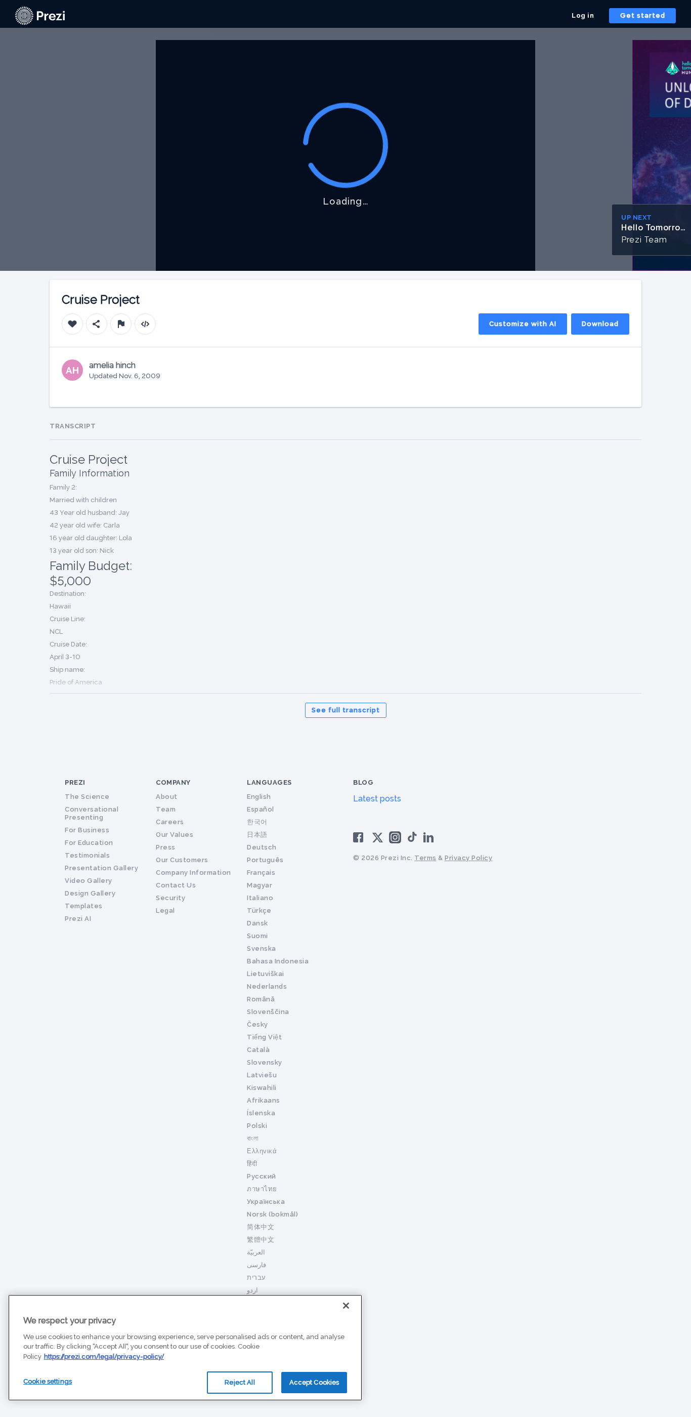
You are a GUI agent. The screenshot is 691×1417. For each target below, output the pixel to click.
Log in (583, 15)
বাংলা (252, 1138)
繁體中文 (260, 1239)
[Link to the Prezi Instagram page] (395, 840)
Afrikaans (263, 1100)
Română (261, 999)
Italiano (260, 898)
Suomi (257, 936)
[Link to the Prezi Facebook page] (359, 836)
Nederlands (267, 986)
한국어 (257, 822)
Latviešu (262, 1075)
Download (600, 324)
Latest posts (377, 798)
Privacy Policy (468, 858)
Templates (84, 906)
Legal (165, 910)
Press (166, 847)
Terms (425, 858)
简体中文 (260, 1227)
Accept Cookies (314, 1382)
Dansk (257, 923)
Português (265, 860)
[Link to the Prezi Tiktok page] (412, 840)
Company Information (193, 872)
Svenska (261, 948)
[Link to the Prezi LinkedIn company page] (430, 836)
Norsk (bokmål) (272, 1214)
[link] (40, 16)
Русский (261, 1176)
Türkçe (259, 910)
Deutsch (262, 847)
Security (170, 898)
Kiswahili (262, 1087)
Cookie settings (47, 1381)
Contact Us (176, 885)
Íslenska (261, 1113)
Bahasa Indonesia (278, 961)
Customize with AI (522, 324)
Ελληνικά (262, 1151)
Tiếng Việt (264, 1037)
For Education (89, 842)
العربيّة (256, 1252)
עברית (256, 1277)
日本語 (257, 834)
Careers (170, 822)
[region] (185, 1347)
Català (258, 1050)
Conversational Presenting (91, 813)
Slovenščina (268, 1012)
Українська (266, 1201)
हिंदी (252, 1163)
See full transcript (346, 710)
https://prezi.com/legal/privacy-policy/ (104, 1356)
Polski (257, 1125)
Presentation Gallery (101, 868)
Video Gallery (88, 880)
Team (166, 809)
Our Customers (182, 860)
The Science (87, 796)
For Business (87, 830)
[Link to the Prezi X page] (377, 839)
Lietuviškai (265, 974)
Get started (642, 15)
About (167, 796)
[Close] (346, 1305)
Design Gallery (90, 893)
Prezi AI (78, 918)
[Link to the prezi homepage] (40, 15)
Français (261, 872)
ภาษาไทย (262, 1189)
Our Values (174, 834)
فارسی (256, 1265)
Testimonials (87, 855)
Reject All (239, 1382)
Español (260, 809)
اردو (252, 1290)
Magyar (259, 885)
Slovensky (264, 1062)
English (259, 796)
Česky (257, 1024)
